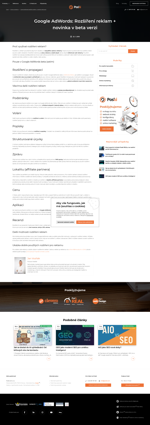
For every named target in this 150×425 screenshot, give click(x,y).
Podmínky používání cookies (58, 385)
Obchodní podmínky (56, 381)
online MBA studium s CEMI (77, 249)
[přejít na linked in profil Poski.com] (33, 412)
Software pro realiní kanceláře (128, 406)
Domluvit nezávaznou (98, 385)
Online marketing (14, 9)
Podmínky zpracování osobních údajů (61, 383)
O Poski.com (33, 3)
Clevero (122, 412)
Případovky (43, 3)
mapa (37, 383)
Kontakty (124, 3)
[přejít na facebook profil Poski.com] (24, 412)
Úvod (7, 9)
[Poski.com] (77, 7)
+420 (130, 9)
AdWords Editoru (69, 75)
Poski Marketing (124, 417)
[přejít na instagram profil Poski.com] (42, 412)
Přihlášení (132, 385)
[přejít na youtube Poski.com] (51, 412)
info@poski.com (143, 9)
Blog (117, 3)
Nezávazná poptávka (139, 3)
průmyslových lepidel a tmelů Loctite (37, 251)
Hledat (133, 51)
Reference (16, 3)
